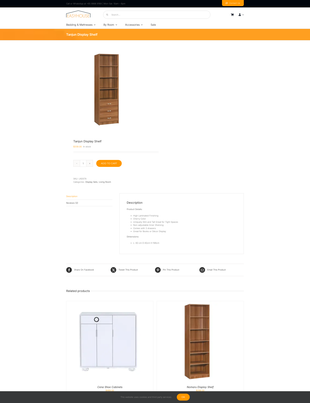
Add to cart (109, 163)
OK (183, 397)
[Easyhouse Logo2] (78, 11)
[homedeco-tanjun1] (106, 89)
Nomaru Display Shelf (200, 387)
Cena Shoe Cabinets (109, 387)
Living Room (105, 182)
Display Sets (91, 182)
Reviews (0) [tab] (72, 203)
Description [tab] (72, 196)
